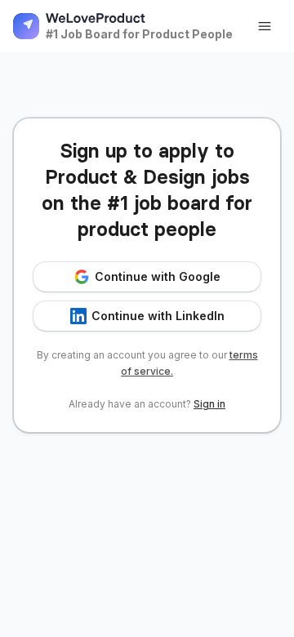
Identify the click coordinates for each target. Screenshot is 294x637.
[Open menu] (264, 26)
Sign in (209, 404)
